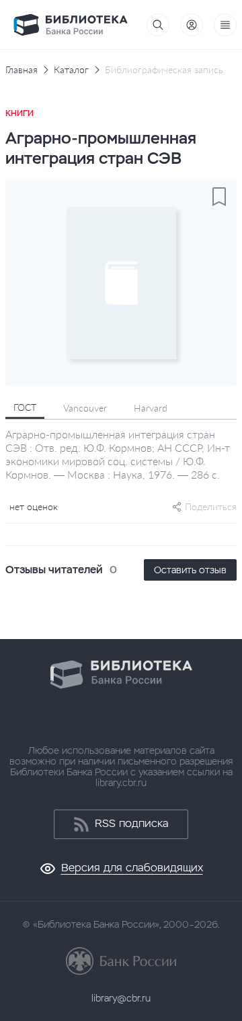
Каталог (71, 69)
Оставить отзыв (190, 570)
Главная (21, 69)
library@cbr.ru (121, 998)
